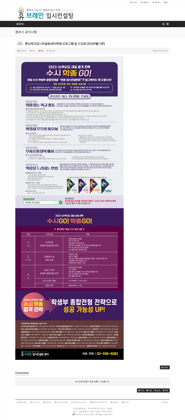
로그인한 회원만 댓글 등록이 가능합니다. (92, 381)
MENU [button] (21, 24)
